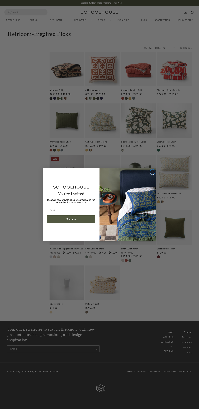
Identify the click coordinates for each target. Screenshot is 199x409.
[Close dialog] (152, 171)
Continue (71, 219)
